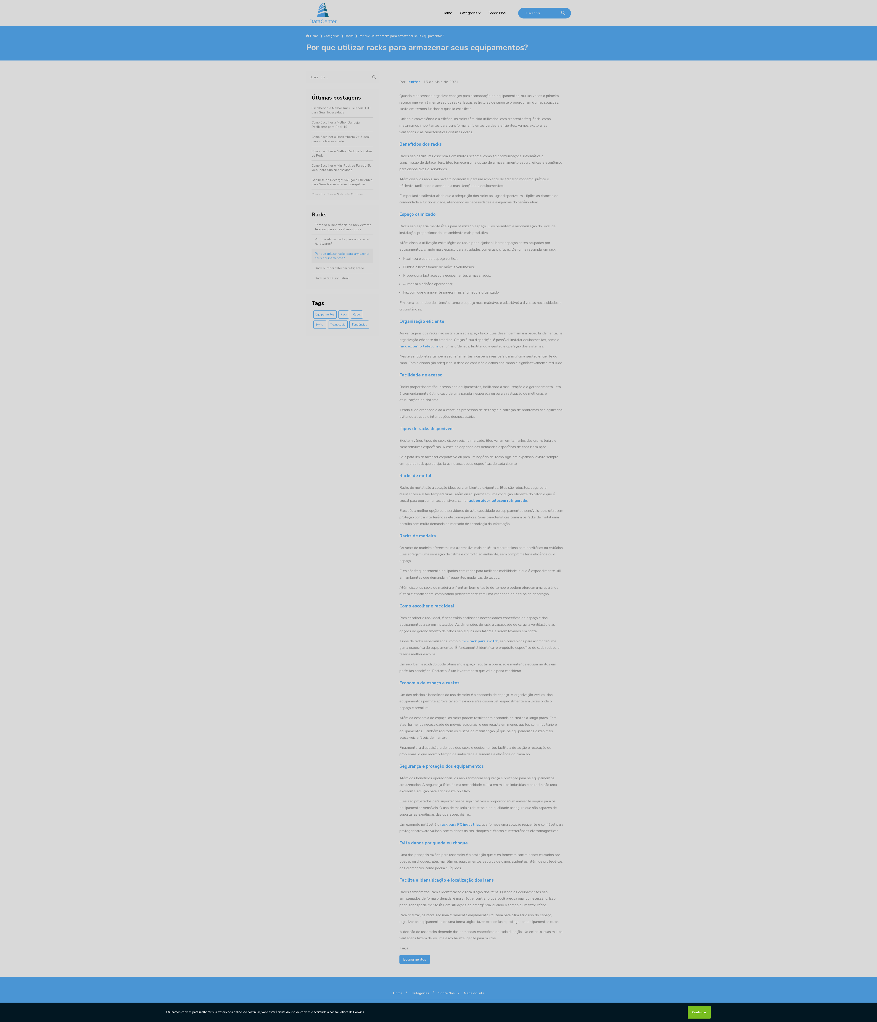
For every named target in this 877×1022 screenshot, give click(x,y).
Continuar (699, 1012)
